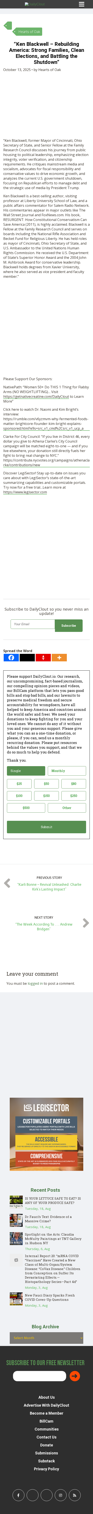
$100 (19, 796)
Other (67, 808)
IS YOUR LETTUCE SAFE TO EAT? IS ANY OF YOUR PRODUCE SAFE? (53, 1200)
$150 (46, 796)
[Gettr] (43, 657)
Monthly (58, 771)
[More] (59, 657)
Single (16, 771)
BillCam (46, 1421)
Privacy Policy (46, 1469)
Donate (46, 1445)
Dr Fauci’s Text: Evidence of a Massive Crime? (48, 1219)
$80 (73, 784)
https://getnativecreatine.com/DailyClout (36, 396)
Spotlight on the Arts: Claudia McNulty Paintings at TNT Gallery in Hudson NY (53, 1238)
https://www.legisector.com (25, 492)
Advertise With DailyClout (46, 1405)
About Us (46, 1397)
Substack (46, 1461)
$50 (46, 784)
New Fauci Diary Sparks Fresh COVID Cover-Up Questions (50, 1297)
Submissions (46, 1453)
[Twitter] (27, 657)
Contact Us (46, 1437)
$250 (73, 796)
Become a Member (46, 1413)
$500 (26, 808)
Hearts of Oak (29, 31)
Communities (47, 1429)
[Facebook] (11, 657)
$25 (19, 784)
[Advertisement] (46, 328)
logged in (35, 983)
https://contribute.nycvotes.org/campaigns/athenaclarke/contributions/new (46, 462)
